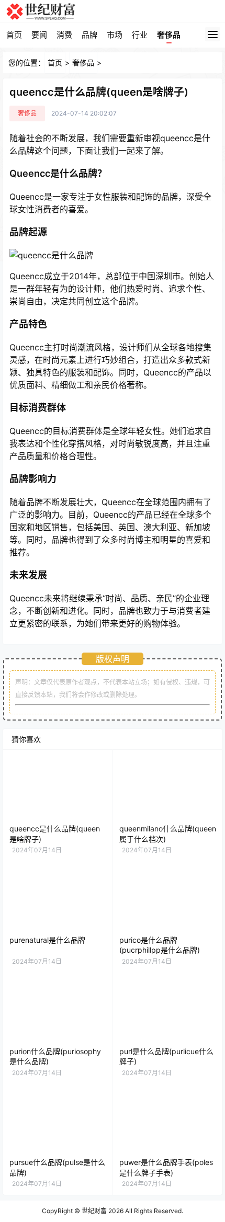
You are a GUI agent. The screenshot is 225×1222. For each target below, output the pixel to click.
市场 (114, 35)
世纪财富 (94, 1211)
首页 (14, 35)
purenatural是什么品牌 (47, 939)
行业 (140, 35)
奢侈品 (169, 35)
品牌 (89, 35)
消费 (64, 35)
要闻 (39, 35)
